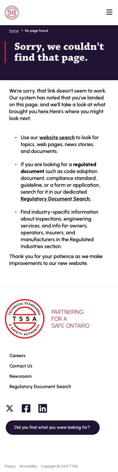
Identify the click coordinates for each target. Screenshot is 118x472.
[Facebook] (26, 408)
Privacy (10, 466)
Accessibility (28, 466)
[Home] (12, 12)
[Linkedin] (42, 408)
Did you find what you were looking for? (52, 427)
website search (57, 137)
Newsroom (20, 376)
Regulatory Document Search (40, 386)
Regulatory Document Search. (56, 199)
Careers (17, 355)
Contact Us (20, 366)
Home (14, 31)
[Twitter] (9, 408)
